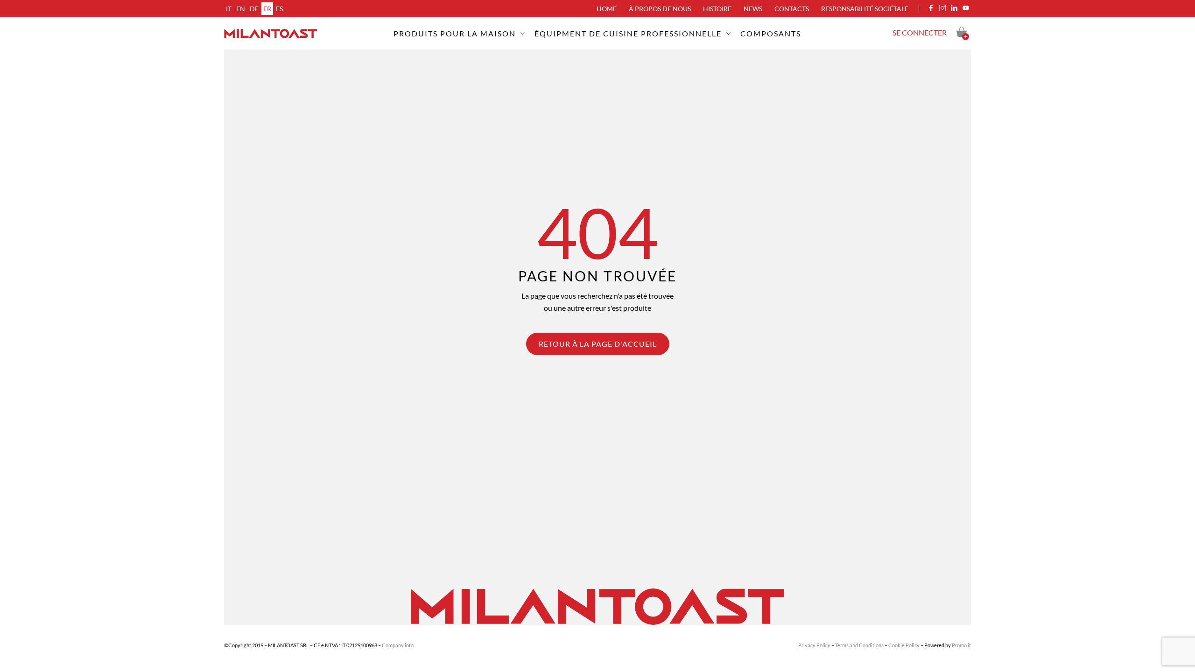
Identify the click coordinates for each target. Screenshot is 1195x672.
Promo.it (961, 645)
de (254, 9)
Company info (398, 645)
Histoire (717, 9)
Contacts (791, 9)
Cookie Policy (904, 645)
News (753, 9)
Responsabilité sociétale (864, 9)
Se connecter (920, 32)
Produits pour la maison (455, 33)
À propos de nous (660, 9)
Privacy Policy (814, 645)
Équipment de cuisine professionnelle (628, 33)
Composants (770, 33)
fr (267, 9)
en (240, 9)
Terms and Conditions (859, 645)
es (279, 9)
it (229, 9)
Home (607, 9)
